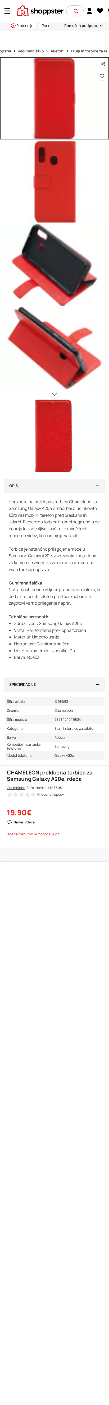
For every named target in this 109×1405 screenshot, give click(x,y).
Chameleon (16, 787)
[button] (76, 11)
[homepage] (40, 10)
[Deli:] (103, 64)
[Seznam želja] (100, 11)
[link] (89, 10)
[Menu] (9, 11)
